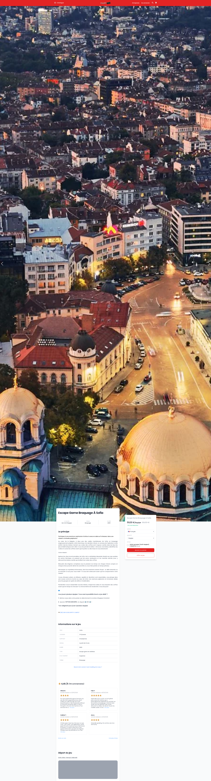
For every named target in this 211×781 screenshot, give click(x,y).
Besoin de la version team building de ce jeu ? (88, 667)
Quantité (129, 535)
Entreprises (135, 3)
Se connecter (145, 3)
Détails (138, 546)
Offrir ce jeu (141, 555)
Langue (129, 528)
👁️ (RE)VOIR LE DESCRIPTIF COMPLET (68, 612)
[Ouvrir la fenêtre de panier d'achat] (155, 3)
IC (87, 602)
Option (128, 542)
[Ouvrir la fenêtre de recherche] (153, 3)
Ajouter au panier (140, 550)
